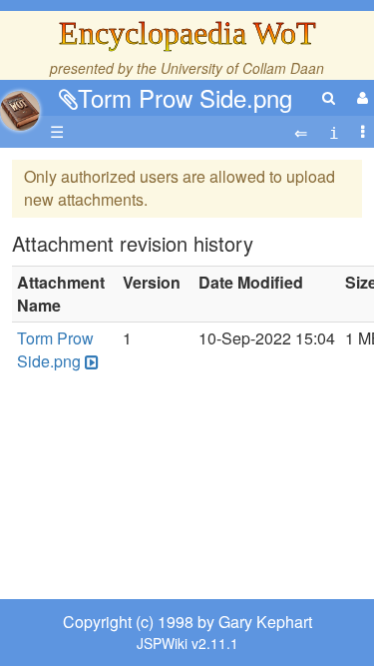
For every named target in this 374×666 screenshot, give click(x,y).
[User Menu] (360, 97)
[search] (328, 97)
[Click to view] (90, 361)
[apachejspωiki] (20, 105)
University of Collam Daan (242, 68)
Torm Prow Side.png (185, 97)
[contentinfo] (334, 132)
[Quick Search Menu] (328, 97)
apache (20, 111)
